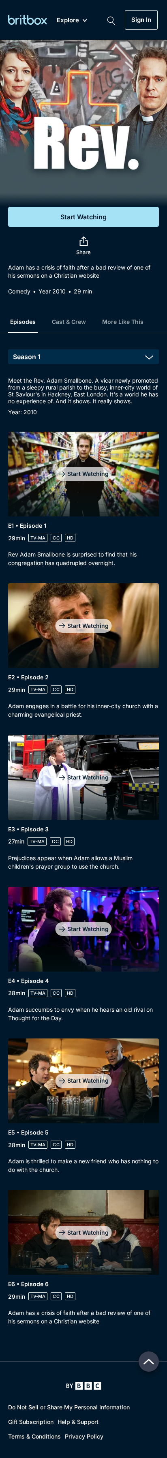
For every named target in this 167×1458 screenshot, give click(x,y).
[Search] (111, 20)
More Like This (122, 321)
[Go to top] (149, 1361)
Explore (68, 20)
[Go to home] (83, 1386)
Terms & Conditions (34, 1436)
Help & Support (78, 1421)
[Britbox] (27, 19)
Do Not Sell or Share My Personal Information (69, 1407)
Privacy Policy (84, 1436)
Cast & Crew (69, 321)
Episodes (23, 321)
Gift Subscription (31, 1421)
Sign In (141, 20)
